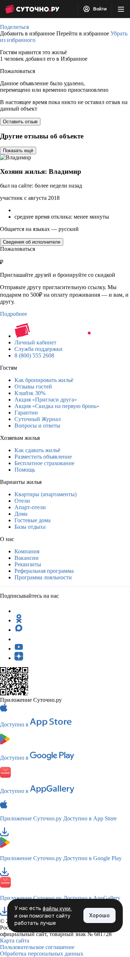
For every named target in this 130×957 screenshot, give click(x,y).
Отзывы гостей (33, 386)
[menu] (121, 9)
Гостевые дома (32, 520)
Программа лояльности (43, 577)
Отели (22, 501)
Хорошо (99, 915)
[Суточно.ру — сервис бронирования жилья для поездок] (32, 9)
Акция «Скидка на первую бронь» (56, 406)
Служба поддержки (38, 349)
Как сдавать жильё (37, 450)
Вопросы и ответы (37, 425)
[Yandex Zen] (18, 658)
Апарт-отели (30, 507)
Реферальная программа (44, 571)
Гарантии (26, 412)
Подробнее (13, 314)
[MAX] (18, 630)
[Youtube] (18, 648)
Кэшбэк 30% (30, 393)
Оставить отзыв (20, 121)
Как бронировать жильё (43, 380)
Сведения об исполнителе (31, 242)
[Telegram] (18, 611)
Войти (99, 9)
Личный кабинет (35, 342)
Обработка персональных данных (41, 953)
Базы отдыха (30, 527)
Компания (26, 551)
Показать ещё (18, 150)
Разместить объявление (43, 457)
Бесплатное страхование (44, 463)
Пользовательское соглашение (37, 947)
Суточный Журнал (37, 419)
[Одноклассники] (18, 620)
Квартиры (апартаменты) (45, 494)
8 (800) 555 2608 (34, 355)
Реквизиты (27, 564)
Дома (20, 514)
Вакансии (26, 558)
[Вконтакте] (18, 639)
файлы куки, (57, 908)
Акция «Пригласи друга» (45, 399)
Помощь (24, 470)
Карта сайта (14, 940)
